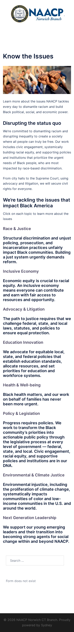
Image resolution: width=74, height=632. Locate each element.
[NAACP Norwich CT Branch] (37, 13)
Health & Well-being (22, 385)
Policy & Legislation (21, 413)
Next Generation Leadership (29, 517)
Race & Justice (17, 228)
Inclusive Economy (21, 271)
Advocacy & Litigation (24, 309)
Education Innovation (23, 342)
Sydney (46, 625)
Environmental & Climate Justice (34, 475)
